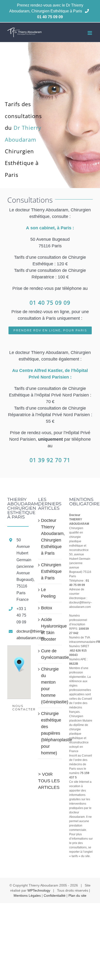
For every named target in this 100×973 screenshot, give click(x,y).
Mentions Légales (27, 895)
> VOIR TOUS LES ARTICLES (49, 781)
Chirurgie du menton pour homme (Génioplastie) (50, 685)
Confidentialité (55, 895)
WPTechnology (38, 890)
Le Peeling (48, 593)
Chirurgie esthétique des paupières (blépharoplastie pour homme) (50, 733)
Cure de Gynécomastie (50, 654)
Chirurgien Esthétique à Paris (50, 571)
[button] (19, 664)
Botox (46, 607)
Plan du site (77, 895)
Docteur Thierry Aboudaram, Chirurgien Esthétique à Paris (50, 537)
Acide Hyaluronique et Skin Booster (50, 629)
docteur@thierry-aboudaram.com (24, 634)
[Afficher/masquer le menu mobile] (90, 32)
